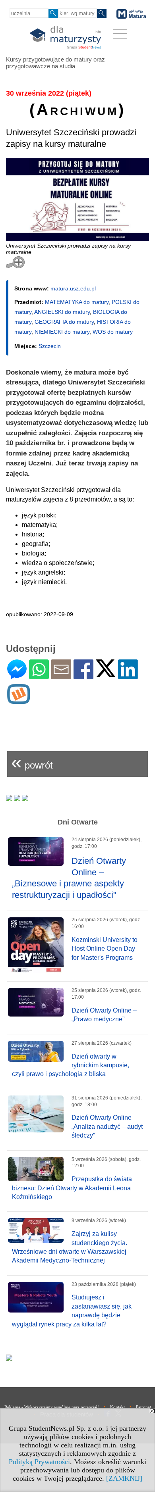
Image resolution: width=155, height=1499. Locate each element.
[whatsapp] (39, 676)
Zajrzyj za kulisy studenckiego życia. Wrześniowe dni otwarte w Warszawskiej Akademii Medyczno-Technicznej (69, 1247)
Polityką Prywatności (39, 1462)
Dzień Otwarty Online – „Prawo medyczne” (104, 1014)
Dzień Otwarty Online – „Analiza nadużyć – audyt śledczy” (107, 1126)
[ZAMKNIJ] (124, 1478)
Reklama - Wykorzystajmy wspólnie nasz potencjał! (51, 1407)
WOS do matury (113, 332)
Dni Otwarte (78, 822)
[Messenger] (17, 676)
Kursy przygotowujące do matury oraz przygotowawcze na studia (55, 62)
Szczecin (50, 346)
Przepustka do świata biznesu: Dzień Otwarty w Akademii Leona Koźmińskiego (72, 1188)
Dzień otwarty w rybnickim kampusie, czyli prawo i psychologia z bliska (70, 1065)
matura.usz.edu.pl (73, 288)
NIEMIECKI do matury (62, 332)
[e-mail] (61, 676)
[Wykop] (18, 700)
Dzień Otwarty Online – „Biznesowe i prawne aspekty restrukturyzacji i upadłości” (69, 878)
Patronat (143, 1407)
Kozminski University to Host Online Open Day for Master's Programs (105, 948)
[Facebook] (83, 676)
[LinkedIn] (128, 676)
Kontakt (117, 1407)
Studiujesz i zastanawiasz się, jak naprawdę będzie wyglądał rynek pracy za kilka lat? (72, 1310)
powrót (32, 762)
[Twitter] (106, 674)
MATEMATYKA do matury (76, 302)
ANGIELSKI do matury (62, 312)
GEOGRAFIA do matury (64, 322)
